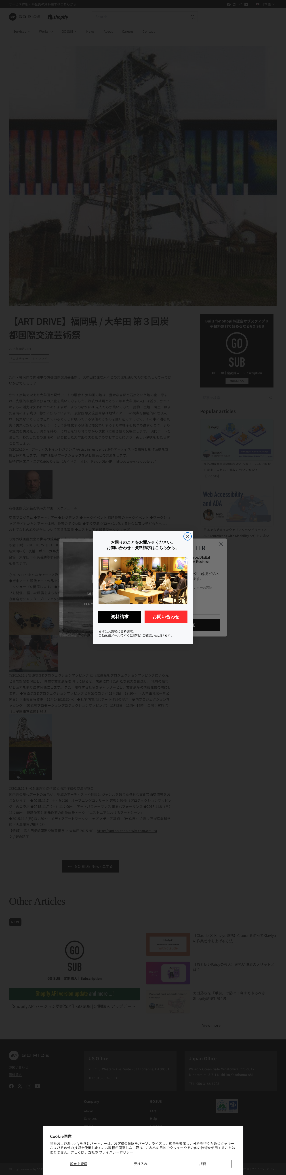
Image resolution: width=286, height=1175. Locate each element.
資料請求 (120, 617)
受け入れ (141, 1163)
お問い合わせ (166, 617)
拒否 (202, 1163)
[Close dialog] (187, 536)
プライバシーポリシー (116, 1152)
